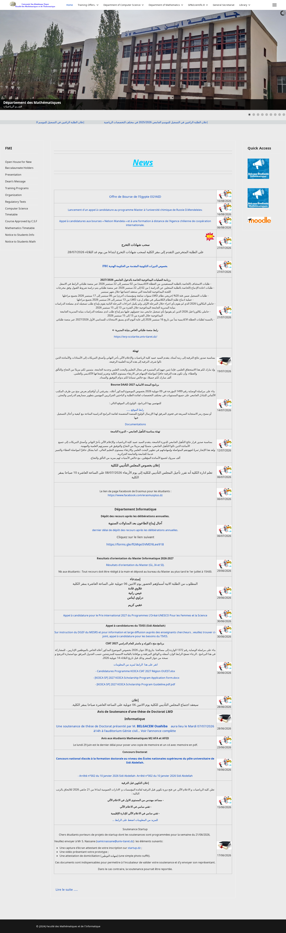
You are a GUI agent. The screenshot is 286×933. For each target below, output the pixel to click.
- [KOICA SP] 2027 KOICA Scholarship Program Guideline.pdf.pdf (135, 684)
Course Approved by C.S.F (21, 221)
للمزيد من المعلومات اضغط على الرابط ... (135, 820)
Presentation (13, 174)
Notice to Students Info (19, 235)
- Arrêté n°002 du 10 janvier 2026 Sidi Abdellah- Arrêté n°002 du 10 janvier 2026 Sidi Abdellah (135, 776)
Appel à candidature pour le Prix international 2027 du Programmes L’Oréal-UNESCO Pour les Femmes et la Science (135, 615)
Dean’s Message (15, 181)
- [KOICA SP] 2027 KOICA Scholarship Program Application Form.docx (136, 678)
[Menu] (274, 5)
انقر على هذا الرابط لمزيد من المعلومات (135, 664)
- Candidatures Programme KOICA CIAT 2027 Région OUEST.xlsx (135, 671)
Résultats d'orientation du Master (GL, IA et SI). (135, 565)
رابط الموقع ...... (135, 410)
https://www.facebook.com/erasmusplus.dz (135, 495)
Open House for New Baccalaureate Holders (19, 165)
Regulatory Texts (15, 202)
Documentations (135, 424)
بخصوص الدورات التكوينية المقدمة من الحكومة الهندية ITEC (135, 266)
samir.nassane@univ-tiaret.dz (115, 841)
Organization (13, 195)
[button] (276, 60)
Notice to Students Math (20, 241)
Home (69, 4)
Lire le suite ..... (67, 889)
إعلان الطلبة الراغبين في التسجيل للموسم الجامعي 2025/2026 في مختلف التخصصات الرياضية (65, 122)
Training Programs (17, 188)
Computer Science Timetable (16, 211)
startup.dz (134, 848)
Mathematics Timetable (20, 228)
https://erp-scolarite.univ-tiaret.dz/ (135, 336)
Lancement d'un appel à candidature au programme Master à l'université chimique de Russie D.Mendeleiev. (135, 210)
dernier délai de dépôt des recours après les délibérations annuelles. (135, 530)
